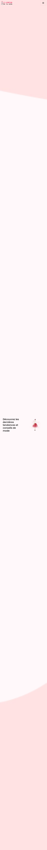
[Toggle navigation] (43, 2)
